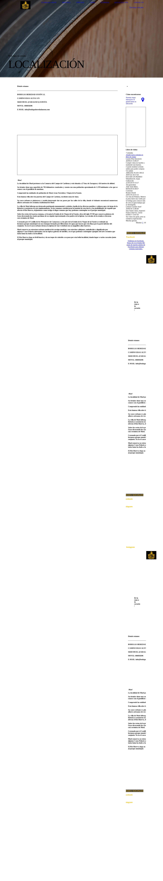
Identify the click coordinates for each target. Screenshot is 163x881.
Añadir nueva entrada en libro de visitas (134, 156)
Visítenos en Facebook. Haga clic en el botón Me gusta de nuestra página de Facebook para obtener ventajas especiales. (136, 245)
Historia (66, 2)
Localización (121, 2)
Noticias (105, 2)
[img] (25, 5)
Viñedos (80, 2)
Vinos (92, 2)
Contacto (139, 2)
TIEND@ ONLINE (136, 8)
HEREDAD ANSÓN (49, 2)
